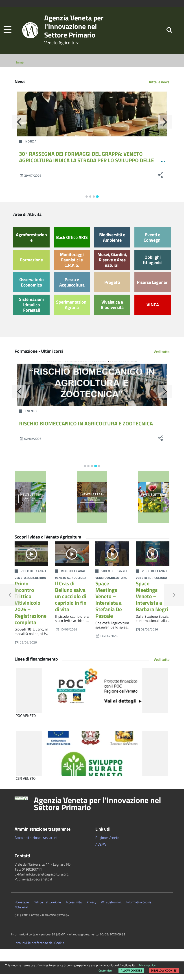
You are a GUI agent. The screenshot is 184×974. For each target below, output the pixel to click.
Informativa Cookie (138, 902)
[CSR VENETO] (92, 753)
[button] (7, 30)
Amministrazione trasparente (37, 837)
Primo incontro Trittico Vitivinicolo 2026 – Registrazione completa (30, 602)
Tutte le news (159, 82)
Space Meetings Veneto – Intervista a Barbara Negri (152, 596)
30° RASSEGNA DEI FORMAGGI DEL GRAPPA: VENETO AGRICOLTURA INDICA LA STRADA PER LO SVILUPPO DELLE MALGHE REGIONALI (86, 160)
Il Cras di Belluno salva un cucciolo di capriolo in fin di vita (70, 596)
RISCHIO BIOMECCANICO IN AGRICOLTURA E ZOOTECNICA (86, 423)
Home (19, 62)
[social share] (160, 175)
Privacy (91, 902)
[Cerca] (169, 30)
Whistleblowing (111, 902)
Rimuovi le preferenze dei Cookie (39, 943)
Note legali (21, 907)
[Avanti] (165, 122)
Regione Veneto (107, 837)
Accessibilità (74, 902)
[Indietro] (19, 122)
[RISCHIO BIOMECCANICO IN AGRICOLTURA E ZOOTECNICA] (92, 383)
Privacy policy (147, 965)
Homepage (22, 902)
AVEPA (100, 844)
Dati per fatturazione (47, 902)
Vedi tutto (161, 351)
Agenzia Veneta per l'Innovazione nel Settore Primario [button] (97, 804)
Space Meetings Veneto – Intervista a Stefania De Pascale (108, 599)
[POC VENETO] (92, 690)
